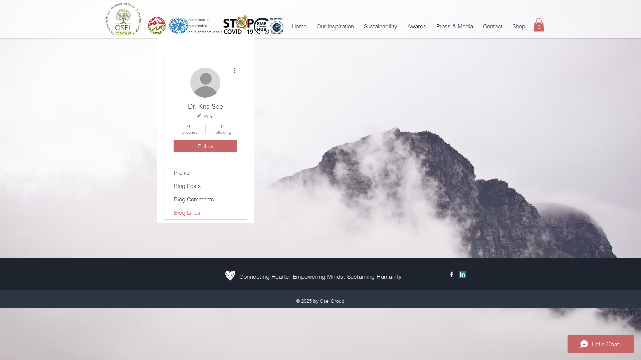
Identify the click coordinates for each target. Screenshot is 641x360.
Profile (182, 172)
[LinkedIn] (462, 274)
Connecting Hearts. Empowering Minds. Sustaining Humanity (320, 276)
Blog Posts (187, 185)
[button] (539, 25)
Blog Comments (194, 199)
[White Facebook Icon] (451, 274)
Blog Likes (187, 212)
